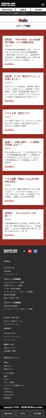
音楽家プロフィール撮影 (13, 285)
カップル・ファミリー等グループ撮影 (18, 309)
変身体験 (7, 271)
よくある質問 (9, 373)
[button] (43, 4)
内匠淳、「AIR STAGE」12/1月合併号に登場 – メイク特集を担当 (22, 41)
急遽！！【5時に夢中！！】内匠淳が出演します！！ (22, 143)
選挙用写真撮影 (10, 294)
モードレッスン (10, 339)
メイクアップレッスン (12, 336)
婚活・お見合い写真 (11, 298)
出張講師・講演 (10, 351)
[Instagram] (24, 251)
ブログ (6, 379)
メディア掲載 (12, 13)
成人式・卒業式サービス (13, 321)
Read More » (10, 64)
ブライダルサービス (11, 324)
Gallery (7, 261)
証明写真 (7, 328)
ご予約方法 (8, 391)
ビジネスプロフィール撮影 (14, 282)
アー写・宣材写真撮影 (12, 288)
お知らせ (7, 388)
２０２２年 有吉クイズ (17, 113)
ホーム (3, 13)
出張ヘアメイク (10, 348)
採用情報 (7, 398)
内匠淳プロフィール (11, 357)
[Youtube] (30, 251)
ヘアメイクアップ (10, 274)
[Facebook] (35, 251)
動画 (5, 376)
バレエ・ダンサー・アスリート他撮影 (18, 291)
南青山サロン (9, 369)
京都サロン (8, 366)
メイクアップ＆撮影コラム (14, 385)
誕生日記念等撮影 (10, 306)
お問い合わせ (9, 395)
